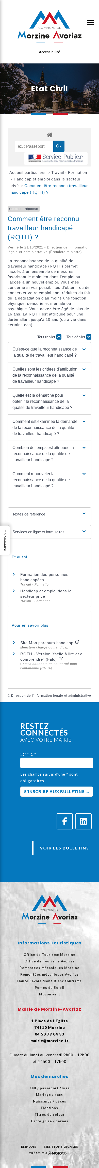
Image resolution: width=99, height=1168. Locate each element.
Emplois (28, 1146)
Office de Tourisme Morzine (49, 955)
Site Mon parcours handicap (47, 643)
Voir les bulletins (64, 847)
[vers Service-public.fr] (56, 158)
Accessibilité (49, 51)
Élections (49, 1108)
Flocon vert (49, 994)
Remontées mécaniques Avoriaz (49, 974)
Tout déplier (76, 337)
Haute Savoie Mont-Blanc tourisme (49, 981)
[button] (49, 352)
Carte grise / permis (49, 1121)
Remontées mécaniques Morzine (49, 968)
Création (38, 1153)
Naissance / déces (49, 1101)
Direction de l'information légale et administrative (51, 695)
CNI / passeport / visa (50, 1088)
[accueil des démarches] (49, 134)
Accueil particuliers (28, 172)
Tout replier (46, 337)
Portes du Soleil (49, 988)
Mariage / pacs (49, 1095)
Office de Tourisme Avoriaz (49, 961)
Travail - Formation (69, 172)
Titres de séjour (50, 1114)
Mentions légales (61, 1146)
